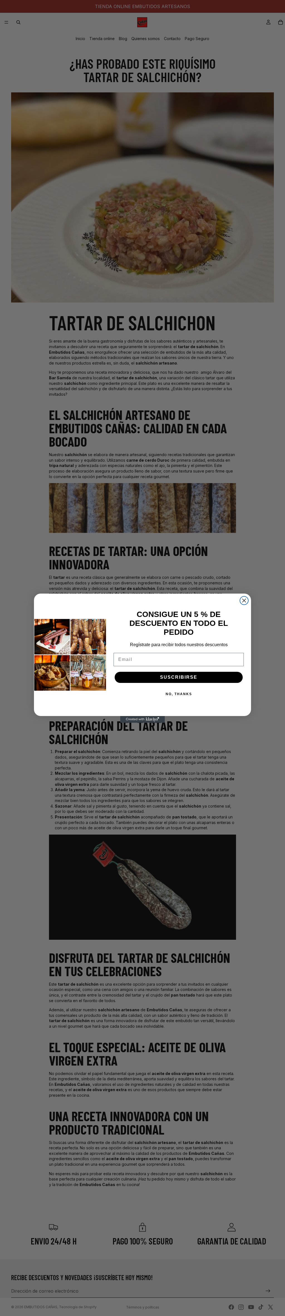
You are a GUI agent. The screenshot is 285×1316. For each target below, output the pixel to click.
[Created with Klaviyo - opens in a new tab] (142, 719)
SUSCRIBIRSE (178, 677)
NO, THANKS (179, 694)
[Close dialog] (244, 600)
